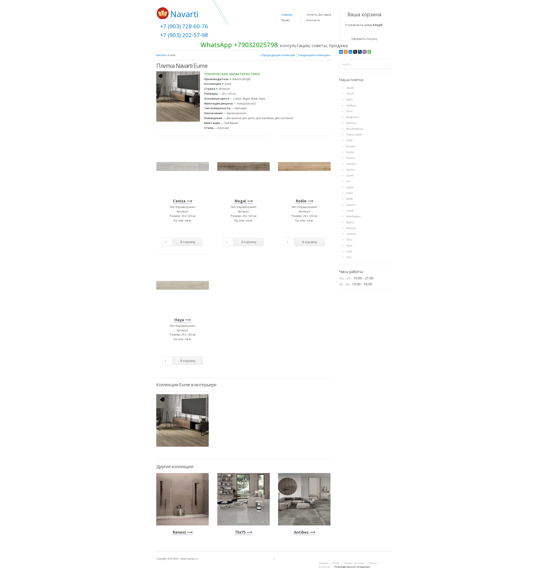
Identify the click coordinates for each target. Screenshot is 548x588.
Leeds (350, 210)
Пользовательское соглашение (352, 566)
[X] (355, 52)
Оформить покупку (364, 39)
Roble (301, 200)
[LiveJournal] (360, 52)
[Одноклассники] (346, 52)
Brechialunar (354, 129)
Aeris (349, 99)
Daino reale (354, 134)
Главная (286, 14)
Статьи (373, 563)
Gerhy (350, 170)
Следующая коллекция (313, 55)
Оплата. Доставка (319, 14)
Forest (350, 158)
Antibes (301, 532)
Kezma (350, 205)
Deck (349, 140)
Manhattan (353, 216)
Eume (350, 152)
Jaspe (350, 187)
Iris (348, 181)
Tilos (349, 240)
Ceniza (179, 200)
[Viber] (364, 52)
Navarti (161, 55)
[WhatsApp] (369, 52)
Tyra (349, 246)
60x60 (350, 88)
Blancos (351, 123)
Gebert (351, 164)
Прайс (285, 20)
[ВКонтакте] (341, 52)
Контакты (313, 20)
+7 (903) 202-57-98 (184, 35)
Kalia (349, 193)
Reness (179, 532)
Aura (349, 111)
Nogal (240, 200)
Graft (349, 175)
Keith (349, 199)
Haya (179, 319)
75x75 (240, 532)
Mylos (350, 222)
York (349, 251)
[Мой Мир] (350, 52)
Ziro (348, 257)
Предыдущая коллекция (278, 55)
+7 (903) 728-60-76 (184, 26)
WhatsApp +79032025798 (239, 44)
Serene (351, 234)
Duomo (351, 146)
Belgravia (352, 117)
